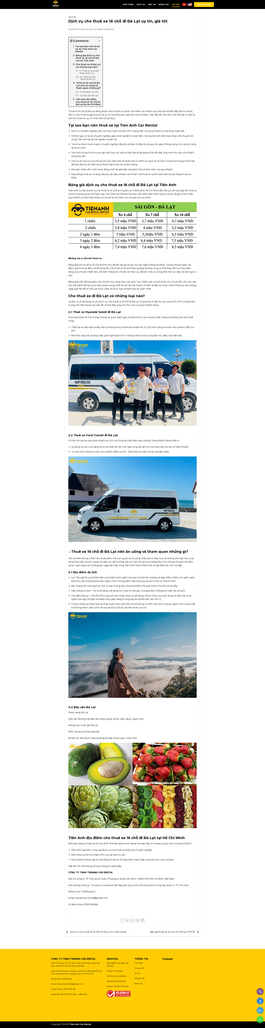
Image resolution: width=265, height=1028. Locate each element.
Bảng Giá (164, 4)
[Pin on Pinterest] (137, 920)
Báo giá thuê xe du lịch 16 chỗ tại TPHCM (173, 932)
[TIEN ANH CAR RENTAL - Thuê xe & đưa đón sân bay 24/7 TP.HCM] (64, 4)
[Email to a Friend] (132, 920)
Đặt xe (152, 4)
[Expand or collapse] (99, 41)
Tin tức (176, 4)
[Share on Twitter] (127, 920)
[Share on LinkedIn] (142, 920)
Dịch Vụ (141, 4)
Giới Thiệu (128, 4)
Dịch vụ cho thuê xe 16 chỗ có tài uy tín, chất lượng (97, 932)
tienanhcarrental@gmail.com (70, 984)
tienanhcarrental (105, 29)
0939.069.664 (204, 4)
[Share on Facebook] (122, 920)
